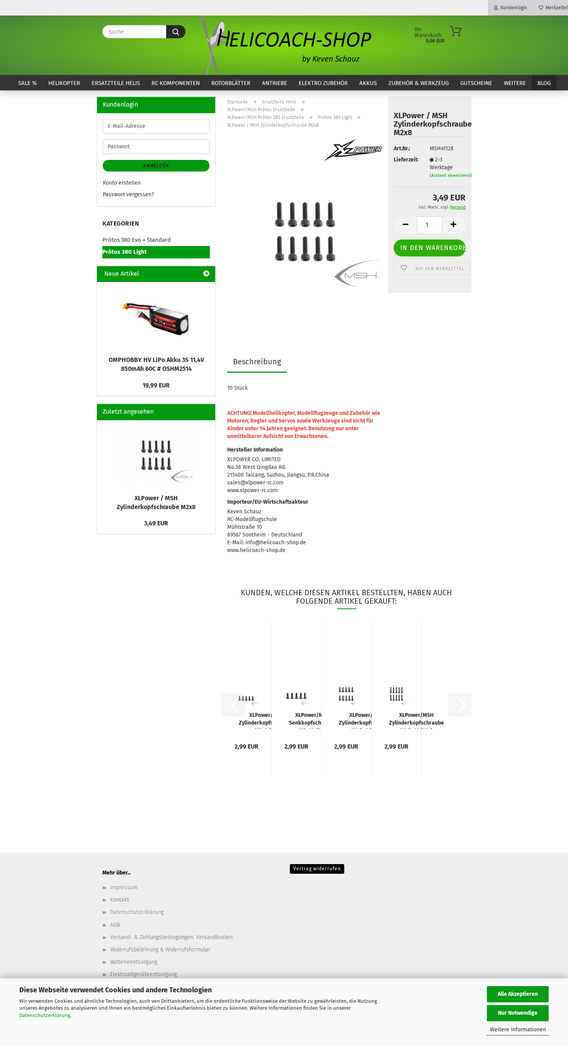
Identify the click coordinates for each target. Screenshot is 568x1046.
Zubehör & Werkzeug (418, 83)
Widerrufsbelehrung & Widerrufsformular (160, 949)
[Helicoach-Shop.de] (284, 45)
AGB (115, 925)
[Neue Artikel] (206, 274)
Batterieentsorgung (133, 962)
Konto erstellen (122, 183)
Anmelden (156, 165)
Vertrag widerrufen (317, 868)
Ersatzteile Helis (116, 83)
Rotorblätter (230, 83)
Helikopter (64, 83)
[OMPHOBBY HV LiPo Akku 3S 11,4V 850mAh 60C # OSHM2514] (156, 317)
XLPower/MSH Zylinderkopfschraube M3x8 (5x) (266, 720)
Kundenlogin (512, 7)
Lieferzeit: (406, 159)
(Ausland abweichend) (451, 175)
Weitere (515, 83)
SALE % (27, 83)
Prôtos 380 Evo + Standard (136, 239)
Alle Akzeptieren (518, 994)
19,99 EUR (156, 385)
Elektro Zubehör (323, 83)
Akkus (368, 83)
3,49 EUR (156, 523)
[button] (405, 225)
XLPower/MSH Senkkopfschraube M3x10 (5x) (312, 720)
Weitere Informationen (518, 1029)
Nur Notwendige (517, 1013)
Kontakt (119, 900)
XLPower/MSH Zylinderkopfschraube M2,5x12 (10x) (416, 720)
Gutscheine (476, 83)
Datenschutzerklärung (44, 1015)
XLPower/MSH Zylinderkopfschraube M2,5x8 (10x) (366, 720)
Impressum (124, 887)
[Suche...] (175, 31)
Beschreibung (257, 361)
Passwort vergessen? (128, 194)
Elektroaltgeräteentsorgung (143, 974)
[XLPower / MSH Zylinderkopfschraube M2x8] (304, 231)
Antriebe (274, 83)
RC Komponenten (175, 83)
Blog (544, 83)
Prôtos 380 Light (124, 251)
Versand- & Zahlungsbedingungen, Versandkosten (171, 937)
